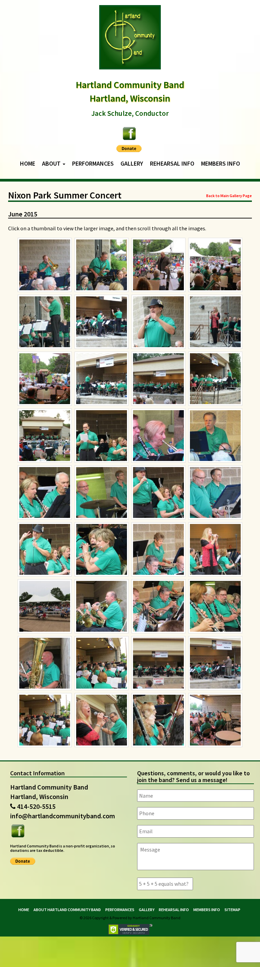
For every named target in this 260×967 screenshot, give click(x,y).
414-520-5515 (36, 806)
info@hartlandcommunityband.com (62, 816)
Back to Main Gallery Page (229, 195)
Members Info (220, 163)
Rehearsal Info (172, 163)
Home (27, 163)
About (52, 163)
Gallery (132, 163)
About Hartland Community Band (67, 909)
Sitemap (232, 909)
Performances (93, 163)
